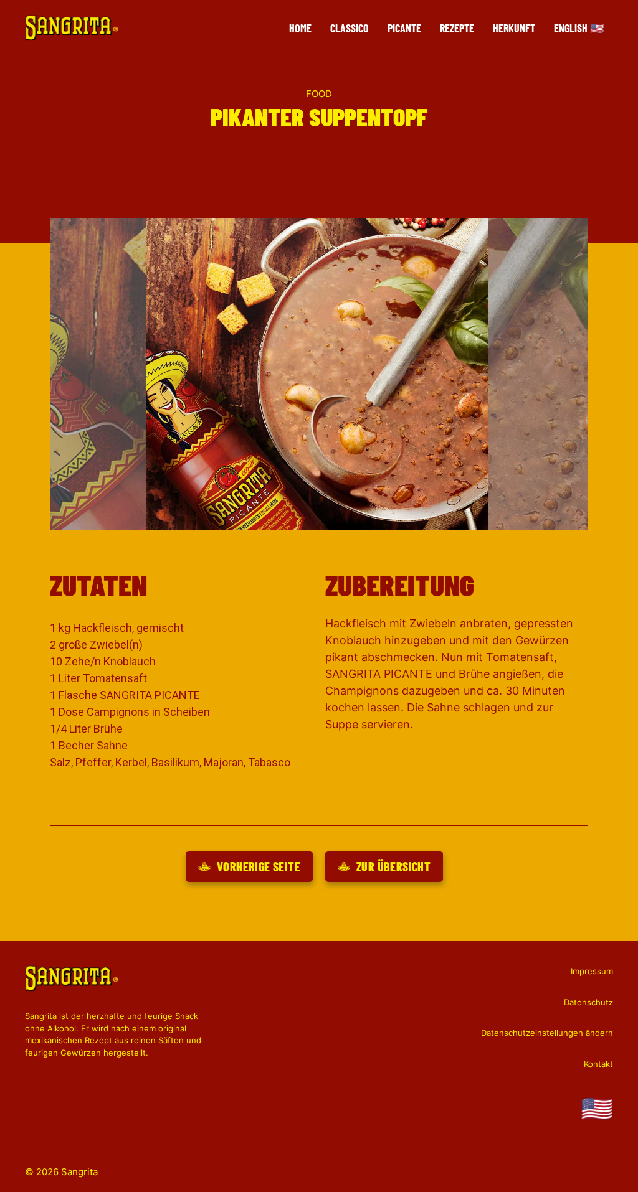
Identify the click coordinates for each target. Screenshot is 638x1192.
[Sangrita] (71, 27)
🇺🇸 (597, 1108)
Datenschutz (588, 1002)
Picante (404, 28)
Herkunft (514, 28)
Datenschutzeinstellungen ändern (547, 1033)
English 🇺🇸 (579, 28)
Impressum (592, 971)
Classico (349, 28)
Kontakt (598, 1064)
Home (300, 28)
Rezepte (457, 28)
